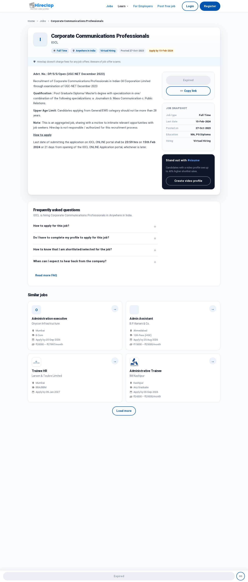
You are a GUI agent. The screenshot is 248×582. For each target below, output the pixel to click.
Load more (124, 411)
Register (210, 6)
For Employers (143, 6)
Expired (188, 80)
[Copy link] (240, 576)
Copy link (190, 91)
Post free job (166, 6)
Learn (122, 6)
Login (190, 6)
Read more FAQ (46, 275)
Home (31, 21)
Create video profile (188, 181)
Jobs (109, 6)
